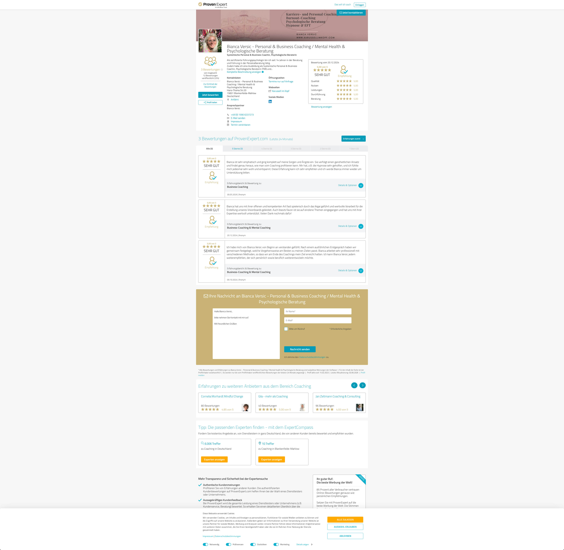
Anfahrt (235, 99)
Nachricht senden (300, 349)
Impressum (208, 536)
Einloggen (359, 4)
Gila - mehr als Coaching (273, 396)
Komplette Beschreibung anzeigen (244, 71)
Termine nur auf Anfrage (281, 81)
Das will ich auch (343, 4)
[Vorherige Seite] (354, 385)
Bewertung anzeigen (343, 106)
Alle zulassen (345, 519)
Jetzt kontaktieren (352, 12)
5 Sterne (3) (237, 148)
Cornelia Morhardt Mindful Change (222, 396)
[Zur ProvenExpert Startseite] (212, 5)
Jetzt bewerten (210, 95)
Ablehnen (345, 536)
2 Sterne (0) (325, 148)
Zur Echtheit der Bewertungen (210, 85)
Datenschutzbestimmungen (228, 536)
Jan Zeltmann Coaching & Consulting (338, 396)
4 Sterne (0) (266, 148)
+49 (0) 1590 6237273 (242, 114)
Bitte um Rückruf (297, 328)
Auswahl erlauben (345, 527)
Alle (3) (209, 148)
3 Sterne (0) (296, 148)
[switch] (228, 544)
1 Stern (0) (354, 148)
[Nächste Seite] (362, 385)
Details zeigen (303, 544)
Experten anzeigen (214, 459)
